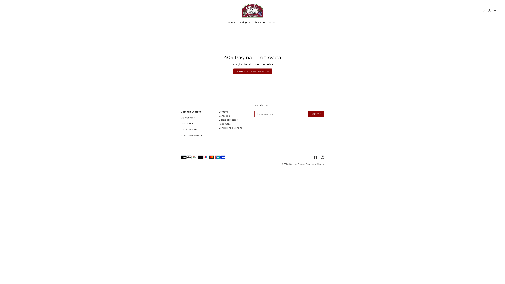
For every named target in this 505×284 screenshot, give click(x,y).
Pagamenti (225, 124)
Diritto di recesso (228, 119)
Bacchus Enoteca (297, 164)
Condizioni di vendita (231, 127)
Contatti (223, 111)
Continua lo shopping (250, 71)
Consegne (224, 116)
